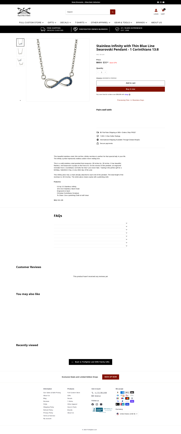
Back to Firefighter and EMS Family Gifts (91, 362)
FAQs (45, 404)
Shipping (99, 78)
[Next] (20, 99)
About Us (156, 22)
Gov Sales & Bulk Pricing (52, 392)
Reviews (46, 401)
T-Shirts (80, 22)
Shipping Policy (48, 407)
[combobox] (90, 12)
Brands (140, 22)
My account (47, 418)
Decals (64, 22)
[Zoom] (57, 69)
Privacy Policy (48, 413)
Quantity (99, 68)
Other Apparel (100, 22)
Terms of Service (49, 416)
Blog (45, 398)
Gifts (51, 22)
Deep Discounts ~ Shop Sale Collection (86, 2)
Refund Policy (48, 410)
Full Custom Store (30, 22)
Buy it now (130, 89)
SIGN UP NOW (110, 377)
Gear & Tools (122, 22)
